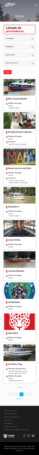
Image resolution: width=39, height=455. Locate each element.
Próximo (18, 399)
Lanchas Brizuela (16, 271)
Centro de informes (10, 411)
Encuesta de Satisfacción (12, 417)
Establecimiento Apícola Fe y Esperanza (18, 132)
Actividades (10, 39)
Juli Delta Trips (15, 364)
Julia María (13, 333)
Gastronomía (10, 55)
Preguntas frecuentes (11, 427)
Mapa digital (8, 423)
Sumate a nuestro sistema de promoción (17, 430)
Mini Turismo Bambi (17, 99)
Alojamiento (10, 47)
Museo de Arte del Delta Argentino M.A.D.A (19, 168)
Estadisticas (8, 420)
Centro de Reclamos (10, 414)
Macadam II (13, 207)
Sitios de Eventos (12, 63)
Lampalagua (14, 302)
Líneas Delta (14, 240)
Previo (20, 387)
